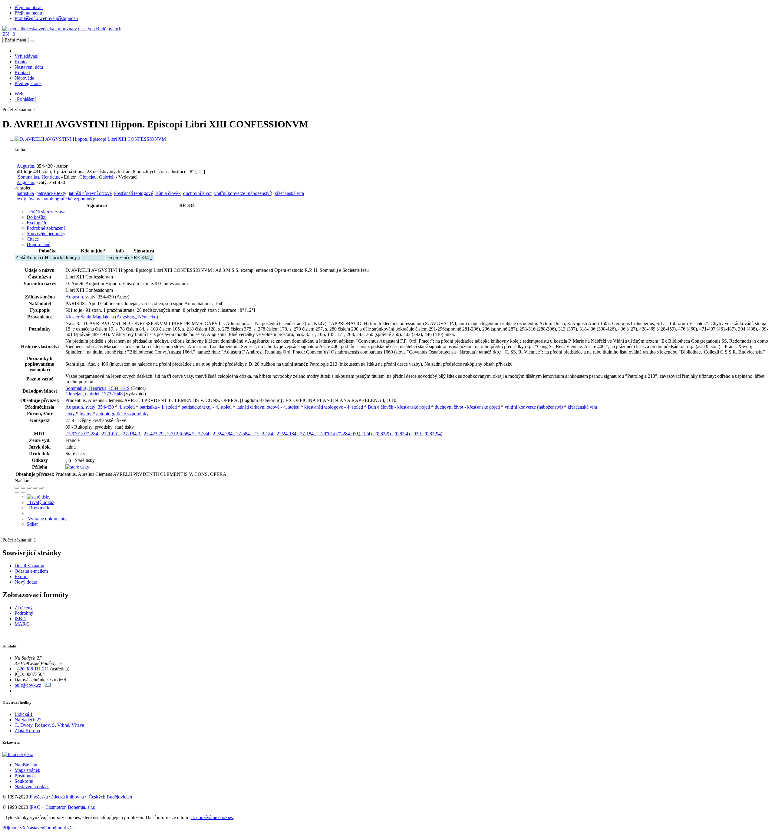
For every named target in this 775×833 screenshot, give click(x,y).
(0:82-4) (402, 433)
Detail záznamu (29, 565)
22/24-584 (223, 433)
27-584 (243, 433)
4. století (127, 407)
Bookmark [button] (38, 507)
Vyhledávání (26, 56)
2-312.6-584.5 (181, 433)
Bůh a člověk (168, 193)
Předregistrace (28, 83)
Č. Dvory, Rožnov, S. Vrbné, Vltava (49, 725)
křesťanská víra (289, 193)
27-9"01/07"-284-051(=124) (345, 433)
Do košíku (37, 217)
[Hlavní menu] (32, 41)
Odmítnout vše (59, 827)
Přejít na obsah (29, 7)
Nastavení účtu (29, 67)
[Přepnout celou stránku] (35, 488)
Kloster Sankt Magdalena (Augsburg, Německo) (111, 316)
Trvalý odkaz (40, 502)
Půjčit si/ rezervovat (47, 211)
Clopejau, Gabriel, (95, 176)
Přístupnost (25, 775)
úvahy (34, 198)
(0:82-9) (383, 433)
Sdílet (32, 524)
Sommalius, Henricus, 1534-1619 (97, 388)
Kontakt (22, 72)
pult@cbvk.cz (28, 685)
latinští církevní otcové (90, 193)
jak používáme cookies (211, 817)
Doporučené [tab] (38, 244)
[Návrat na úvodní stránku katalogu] (61, 28)
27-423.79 (154, 433)
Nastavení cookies (32, 786)
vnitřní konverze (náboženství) (243, 193)
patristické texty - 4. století (207, 407)
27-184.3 (132, 433)
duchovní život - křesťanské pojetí (467, 407)
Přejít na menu (28, 12)
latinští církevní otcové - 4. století (267, 407)
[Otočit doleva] (17, 493)
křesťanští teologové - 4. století (333, 407)
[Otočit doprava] (23, 493)
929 (418, 433)
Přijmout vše (14, 827)
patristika (25, 193)
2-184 (268, 433)
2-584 (204, 433)
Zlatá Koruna (27, 730)
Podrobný (24, 613)
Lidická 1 (24, 714)
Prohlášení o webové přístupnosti (46, 18)
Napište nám (26, 764)
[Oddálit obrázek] (23, 488)
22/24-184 (287, 433)
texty (21, 198)
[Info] (41, 488)
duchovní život (197, 193)
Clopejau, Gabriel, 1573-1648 (94, 393)
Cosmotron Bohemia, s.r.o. (71, 807)
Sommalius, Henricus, (37, 176)
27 (256, 433)
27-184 (307, 433)
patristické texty (51, 193)
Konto (21, 61)
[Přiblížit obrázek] (17, 488)
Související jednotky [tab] (46, 233)
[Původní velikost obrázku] (29, 488)
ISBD (20, 618)
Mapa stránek (27, 770)
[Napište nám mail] (48, 685)
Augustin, (26, 166)
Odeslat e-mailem (31, 571)
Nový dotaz (26, 581)
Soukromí (24, 781)
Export (21, 576)
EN (5, 34)
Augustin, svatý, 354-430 (89, 407)
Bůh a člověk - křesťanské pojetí (399, 407)
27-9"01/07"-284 (82, 433)
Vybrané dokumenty (47, 518)
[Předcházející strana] (29, 493)
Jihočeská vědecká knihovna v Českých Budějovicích (80, 796)
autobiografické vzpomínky (69, 198)
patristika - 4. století (158, 407)
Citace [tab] (33, 239)
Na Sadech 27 (28, 719)
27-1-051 (111, 433)
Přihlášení (25, 99)
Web (19, 93)
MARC (22, 624)
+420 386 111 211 (32, 668)
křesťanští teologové (133, 193)
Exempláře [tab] (37, 222)
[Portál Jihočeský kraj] (25, 754)
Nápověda (24, 78)
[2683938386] (151, 257)
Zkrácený (24, 607)
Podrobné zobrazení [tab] (46, 228)
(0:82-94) (433, 433)
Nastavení (35, 827)
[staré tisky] (77, 466)
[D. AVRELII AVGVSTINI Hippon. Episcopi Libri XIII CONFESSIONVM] (90, 139)
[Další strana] (35, 493)
